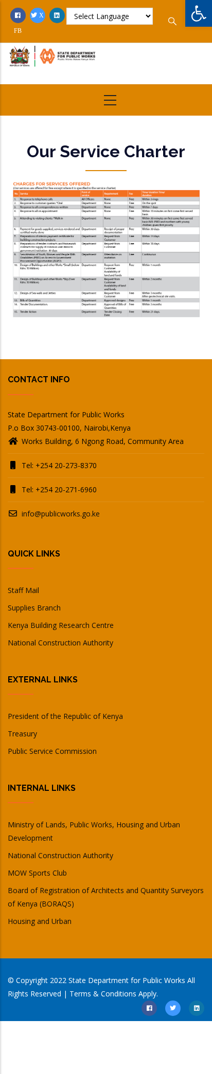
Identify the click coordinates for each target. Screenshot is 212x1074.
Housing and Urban (40, 921)
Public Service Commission (52, 751)
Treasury (22, 733)
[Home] (53, 62)
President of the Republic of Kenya (65, 716)
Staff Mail (23, 590)
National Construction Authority (60, 642)
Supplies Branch (34, 608)
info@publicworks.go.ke (60, 514)
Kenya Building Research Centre (61, 625)
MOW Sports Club (37, 873)
